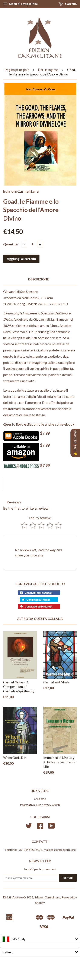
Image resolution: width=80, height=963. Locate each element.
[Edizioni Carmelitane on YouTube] (51, 827)
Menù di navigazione (23, 4)
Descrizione (38, 279)
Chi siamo (40, 799)
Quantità (10, 244)
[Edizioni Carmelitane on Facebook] (40, 827)
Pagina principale (17, 70)
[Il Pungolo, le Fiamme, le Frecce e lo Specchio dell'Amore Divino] (21, 440)
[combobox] (40, 939)
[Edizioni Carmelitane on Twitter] (28, 827)
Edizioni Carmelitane (47, 897)
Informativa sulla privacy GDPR (40, 805)
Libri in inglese (48, 70)
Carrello (70, 4)
